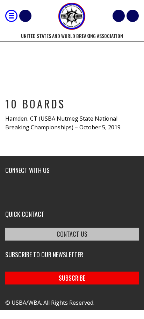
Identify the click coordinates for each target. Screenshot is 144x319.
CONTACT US (72, 233)
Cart (119, 16)
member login (133, 16)
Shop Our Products (25, 16)
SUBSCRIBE (72, 277)
